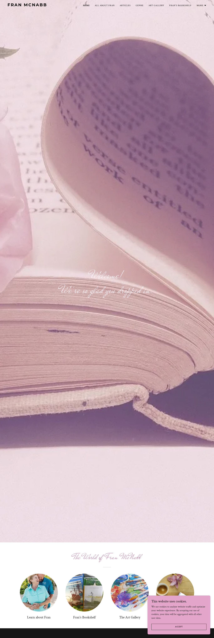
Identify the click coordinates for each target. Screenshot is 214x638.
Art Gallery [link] (156, 5)
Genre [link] (140, 5)
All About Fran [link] (105, 5)
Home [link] (86, 5)
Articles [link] (125, 5)
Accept (179, 627)
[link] (42, 5)
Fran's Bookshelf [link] (180, 5)
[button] (201, 5)
